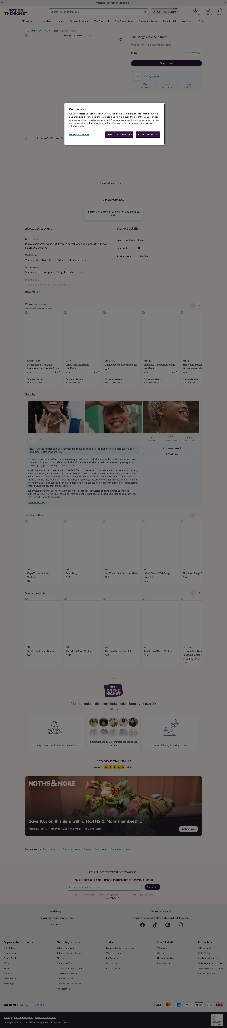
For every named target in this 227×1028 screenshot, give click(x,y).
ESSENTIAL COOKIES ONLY (119, 134)
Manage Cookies (79, 134)
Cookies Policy (80, 123)
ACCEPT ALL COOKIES (148, 134)
